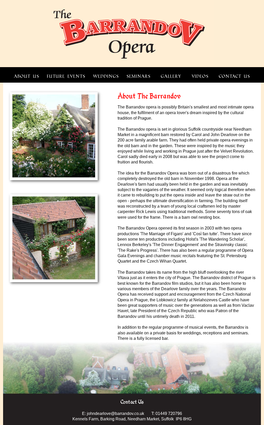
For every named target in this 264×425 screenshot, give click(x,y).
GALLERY (171, 76)
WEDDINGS (106, 76)
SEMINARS (139, 76)
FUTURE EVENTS (66, 76)
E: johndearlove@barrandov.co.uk (113, 413)
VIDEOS (200, 76)
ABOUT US (26, 76)
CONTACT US (234, 76)
